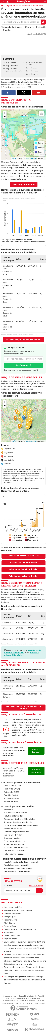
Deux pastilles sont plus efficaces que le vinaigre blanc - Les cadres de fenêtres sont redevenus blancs (24, 970)
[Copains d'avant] (12, 1024)
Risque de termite (32, 74)
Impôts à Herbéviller (12, 835)
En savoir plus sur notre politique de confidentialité (21, 370)
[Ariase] (12, 1029)
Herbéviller (8, 810)
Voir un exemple (36, 885)
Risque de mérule (32, 71)
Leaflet (14, 158)
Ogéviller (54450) (11, 795)
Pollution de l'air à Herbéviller (24, 562)
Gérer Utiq (40, 1001)
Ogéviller (7, 30)
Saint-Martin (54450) (12, 786)
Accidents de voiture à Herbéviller (18, 822)
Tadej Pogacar (10, 917)
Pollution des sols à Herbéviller (23, 576)
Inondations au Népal (13, 907)
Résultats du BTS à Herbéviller (17, 871)
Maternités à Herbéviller (14, 844)
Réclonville (29, 27)
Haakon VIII (9, 932)
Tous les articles (19, 998)
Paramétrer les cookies (27, 1001)
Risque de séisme (12, 66)
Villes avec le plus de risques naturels (23, 340)
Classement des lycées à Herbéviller (19, 819)
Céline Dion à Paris (12, 936)
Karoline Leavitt (10, 920)
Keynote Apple (10, 939)
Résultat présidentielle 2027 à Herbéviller (21, 862)
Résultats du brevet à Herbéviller (18, 868)
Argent (9, 6)
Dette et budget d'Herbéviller (16, 832)
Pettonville (41, 27)
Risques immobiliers (23, 6)
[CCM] (35, 1014)
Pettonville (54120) (12, 792)
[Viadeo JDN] (35, 1024)
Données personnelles (10, 1001)
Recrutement (35, 998)
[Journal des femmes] (12, 1014)
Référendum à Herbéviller (15, 854)
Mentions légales (8, 1003)
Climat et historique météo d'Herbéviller (21, 825)
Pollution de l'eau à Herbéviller (23, 569)
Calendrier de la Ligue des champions (20, 929)
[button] (5, 113)
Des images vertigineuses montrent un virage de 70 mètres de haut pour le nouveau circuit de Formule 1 (24, 980)
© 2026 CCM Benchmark (36, 1003)
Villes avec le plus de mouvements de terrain (23, 707)
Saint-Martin (17, 27)
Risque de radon (31, 68)
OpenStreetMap (30, 158)
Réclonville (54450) (12, 789)
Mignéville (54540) (11, 798)
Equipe (21, 996)
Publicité (41, 996)
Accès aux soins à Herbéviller (16, 847)
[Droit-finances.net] (35, 1019)
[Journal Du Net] (12, 1019)
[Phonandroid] (35, 1029)
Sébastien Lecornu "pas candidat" (18, 910)
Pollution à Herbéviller (13, 816)
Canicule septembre (13, 913)
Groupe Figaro (20, 1003)
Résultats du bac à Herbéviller (16, 865)
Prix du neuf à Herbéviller (14, 851)
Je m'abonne (22, 365)
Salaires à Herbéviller (13, 829)
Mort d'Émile (9, 923)
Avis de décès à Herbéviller (15, 813)
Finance (8, 885)
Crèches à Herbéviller (13, 838)
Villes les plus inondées (23, 184)
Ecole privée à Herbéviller (15, 841)
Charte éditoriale (30, 996)
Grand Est (38, 6)
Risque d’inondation (13, 62)
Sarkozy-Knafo (10, 926)
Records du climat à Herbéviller (23, 556)
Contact (10, 998)
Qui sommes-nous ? (10, 996)
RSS (27, 998)
